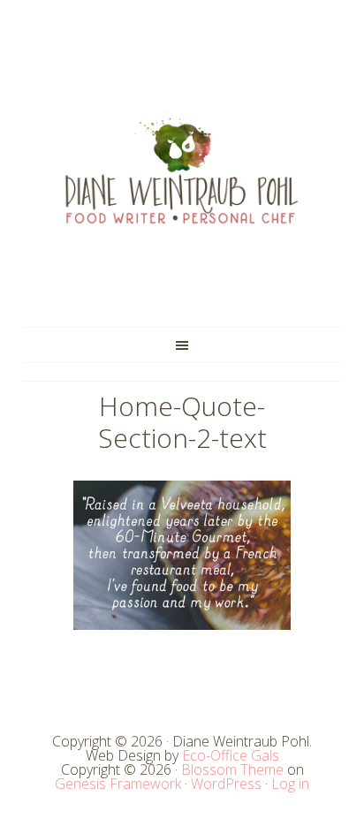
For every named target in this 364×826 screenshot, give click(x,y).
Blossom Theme (232, 769)
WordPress (226, 783)
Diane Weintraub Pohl (182, 167)
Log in (290, 783)
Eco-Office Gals (230, 755)
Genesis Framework (118, 783)
